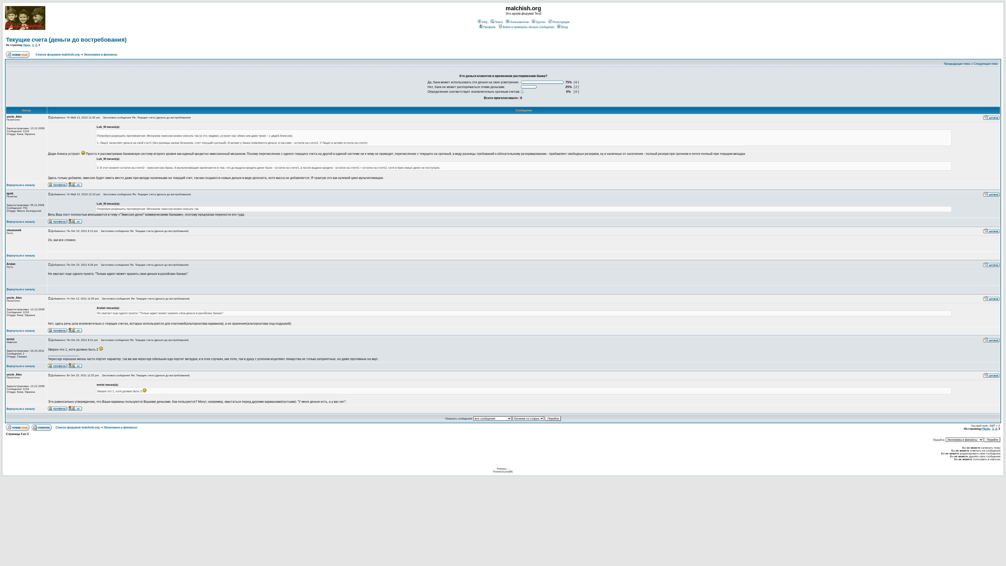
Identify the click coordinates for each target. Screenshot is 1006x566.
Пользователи (519, 22)
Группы (540, 22)
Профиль (489, 27)
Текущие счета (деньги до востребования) (66, 39)
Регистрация (561, 22)
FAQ (485, 22)
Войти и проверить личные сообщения (528, 27)
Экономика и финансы (100, 54)
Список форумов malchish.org (58, 54)
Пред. (27, 44)
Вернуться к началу (21, 185)
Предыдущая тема (957, 63)
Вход (564, 27)
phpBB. (509, 471)
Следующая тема (986, 63)
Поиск (499, 22)
